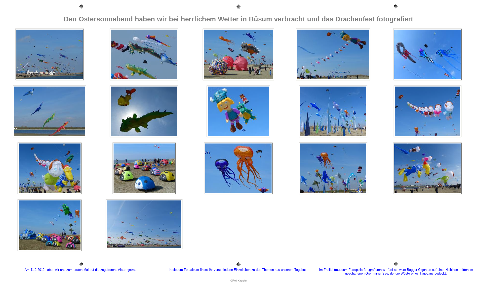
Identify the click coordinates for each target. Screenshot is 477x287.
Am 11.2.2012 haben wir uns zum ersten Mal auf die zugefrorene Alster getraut (81, 270)
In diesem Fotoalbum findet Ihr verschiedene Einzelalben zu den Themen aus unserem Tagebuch (238, 270)
